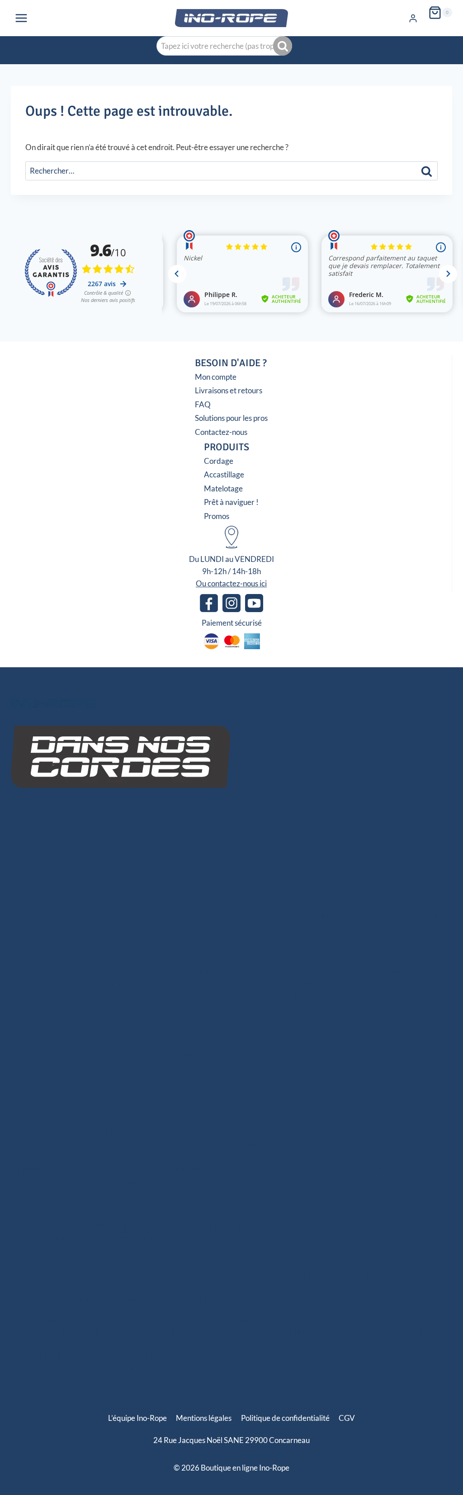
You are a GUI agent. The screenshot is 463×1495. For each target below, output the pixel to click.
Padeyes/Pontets (355, 971)
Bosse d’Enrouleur (408, 915)
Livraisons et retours (228, 390)
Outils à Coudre (180, 1040)
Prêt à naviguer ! (231, 502)
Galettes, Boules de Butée (189, 996)
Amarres (247, 859)
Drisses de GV (37, 903)
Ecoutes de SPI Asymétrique (121, 915)
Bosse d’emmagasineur (245, 927)
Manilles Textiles (155, 984)
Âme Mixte (98, 847)
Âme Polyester (147, 847)
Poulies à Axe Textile (49, 971)
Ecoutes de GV (355, 903)
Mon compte (215, 377)
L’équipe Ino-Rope (137, 1418)
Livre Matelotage (261, 1052)
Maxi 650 (304, 927)
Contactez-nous (221, 432)
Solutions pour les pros (231, 418)
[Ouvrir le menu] (21, 18)
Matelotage (223, 488)
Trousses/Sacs (235, 1040)
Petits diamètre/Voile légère (223, 847)
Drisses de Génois (95, 903)
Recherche (283, 46)
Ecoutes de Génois (415, 903)
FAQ (203, 404)
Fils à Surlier (322, 1040)
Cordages (231, 825)
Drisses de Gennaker (215, 903)
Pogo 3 (337, 927)
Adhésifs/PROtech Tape (276, 996)
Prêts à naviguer (231, 881)
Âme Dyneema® (47, 847)
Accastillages (231, 949)
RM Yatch (370, 927)
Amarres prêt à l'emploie (213, 915)
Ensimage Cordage (378, 1040)
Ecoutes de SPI (45, 915)
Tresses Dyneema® (307, 847)
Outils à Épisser (123, 1040)
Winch (112, 984)
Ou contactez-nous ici (231, 583)
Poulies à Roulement (121, 971)
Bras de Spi (278, 915)
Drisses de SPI (152, 903)
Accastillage (224, 474)
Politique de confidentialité (285, 1418)
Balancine (125, 927)
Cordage (218, 461)
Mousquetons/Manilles (226, 984)
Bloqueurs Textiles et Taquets (274, 971)
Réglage (90, 927)
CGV (347, 1418)
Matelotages (232, 1018)
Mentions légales (204, 1418)
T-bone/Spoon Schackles (309, 984)
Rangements (75, 984)
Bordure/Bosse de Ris (337, 915)
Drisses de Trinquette (290, 903)
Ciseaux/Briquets (64, 1040)
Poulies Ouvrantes (190, 971)
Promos (216, 516)
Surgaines (362, 847)
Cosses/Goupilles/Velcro (395, 984)
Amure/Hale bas (174, 927)
